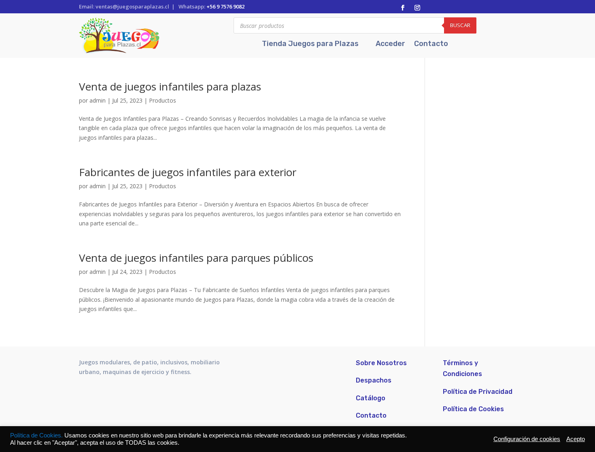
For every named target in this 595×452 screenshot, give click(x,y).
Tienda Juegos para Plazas (310, 44)
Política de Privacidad (477, 391)
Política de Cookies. (37, 435)
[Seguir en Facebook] (402, 7)
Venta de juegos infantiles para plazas (170, 86)
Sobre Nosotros (381, 363)
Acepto (575, 439)
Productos (162, 100)
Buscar (460, 25)
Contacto (431, 44)
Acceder (390, 44)
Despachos (373, 380)
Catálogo (370, 398)
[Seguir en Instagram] (417, 7)
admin (97, 100)
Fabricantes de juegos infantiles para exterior (187, 172)
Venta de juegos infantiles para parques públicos (196, 257)
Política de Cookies (473, 409)
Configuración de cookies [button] (526, 439)
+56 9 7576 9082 (225, 6)
